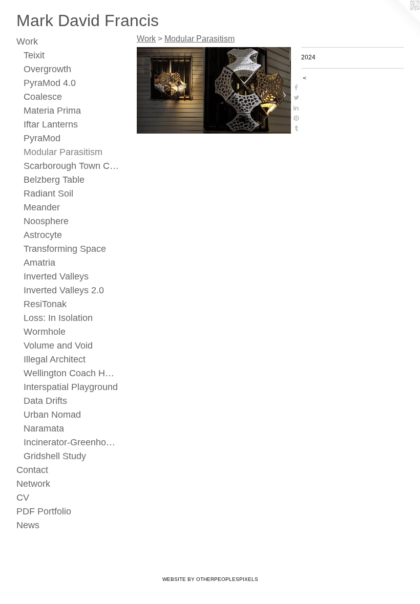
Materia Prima (52, 110)
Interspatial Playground (71, 387)
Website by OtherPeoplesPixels (210, 579)
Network (33, 484)
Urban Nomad (52, 414)
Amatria (39, 262)
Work (27, 41)
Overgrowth (47, 69)
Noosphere (46, 221)
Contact (32, 470)
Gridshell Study (55, 456)
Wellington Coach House (71, 373)
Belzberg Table (54, 180)
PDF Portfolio (43, 511)
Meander (42, 207)
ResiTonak (45, 304)
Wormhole (45, 332)
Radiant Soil (48, 193)
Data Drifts (45, 401)
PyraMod (42, 138)
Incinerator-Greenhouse (71, 442)
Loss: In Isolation (58, 318)
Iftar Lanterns (51, 124)
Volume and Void (58, 345)
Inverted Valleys (56, 276)
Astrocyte (43, 235)
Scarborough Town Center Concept (71, 166)
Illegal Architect (55, 359)
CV (22, 497)
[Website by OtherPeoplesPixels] (399, 20)
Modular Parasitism (63, 152)
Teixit (34, 55)
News (27, 525)
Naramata (44, 428)
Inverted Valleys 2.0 (64, 290)
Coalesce (43, 97)
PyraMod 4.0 (50, 83)
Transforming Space (65, 249)
